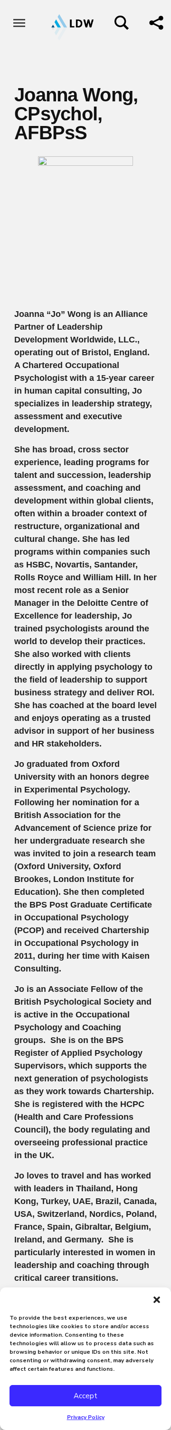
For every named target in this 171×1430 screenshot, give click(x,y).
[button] (157, 1299)
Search (121, 23)
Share (156, 23)
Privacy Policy (85, 1417)
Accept (85, 1396)
